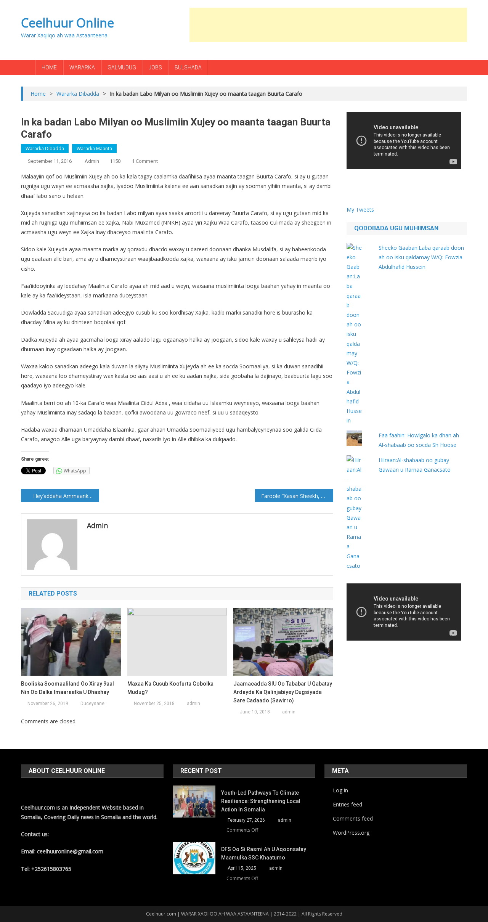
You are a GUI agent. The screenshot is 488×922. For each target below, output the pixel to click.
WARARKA (82, 67)
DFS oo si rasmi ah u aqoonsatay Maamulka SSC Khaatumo (263, 853)
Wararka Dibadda (45, 148)
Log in (340, 790)
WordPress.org (351, 832)
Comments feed (353, 818)
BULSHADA (188, 67)
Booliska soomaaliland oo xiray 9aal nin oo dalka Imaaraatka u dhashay (67, 688)
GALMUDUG (122, 67)
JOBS (155, 67)
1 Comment (145, 160)
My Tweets (360, 209)
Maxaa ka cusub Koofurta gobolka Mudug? (170, 688)
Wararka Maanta (94, 148)
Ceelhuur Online (67, 22)
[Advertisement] (328, 25)
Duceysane (92, 703)
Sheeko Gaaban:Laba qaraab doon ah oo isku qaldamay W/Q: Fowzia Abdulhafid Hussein (421, 257)
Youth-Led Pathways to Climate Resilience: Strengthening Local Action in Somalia (260, 801)
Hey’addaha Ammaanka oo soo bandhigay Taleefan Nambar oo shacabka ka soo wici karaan (66, 496)
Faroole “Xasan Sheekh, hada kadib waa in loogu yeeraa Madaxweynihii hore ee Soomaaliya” (297, 496)
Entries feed (347, 804)
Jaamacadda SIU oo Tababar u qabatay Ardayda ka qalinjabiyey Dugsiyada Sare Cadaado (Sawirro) (282, 692)
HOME (49, 67)
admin (92, 161)
